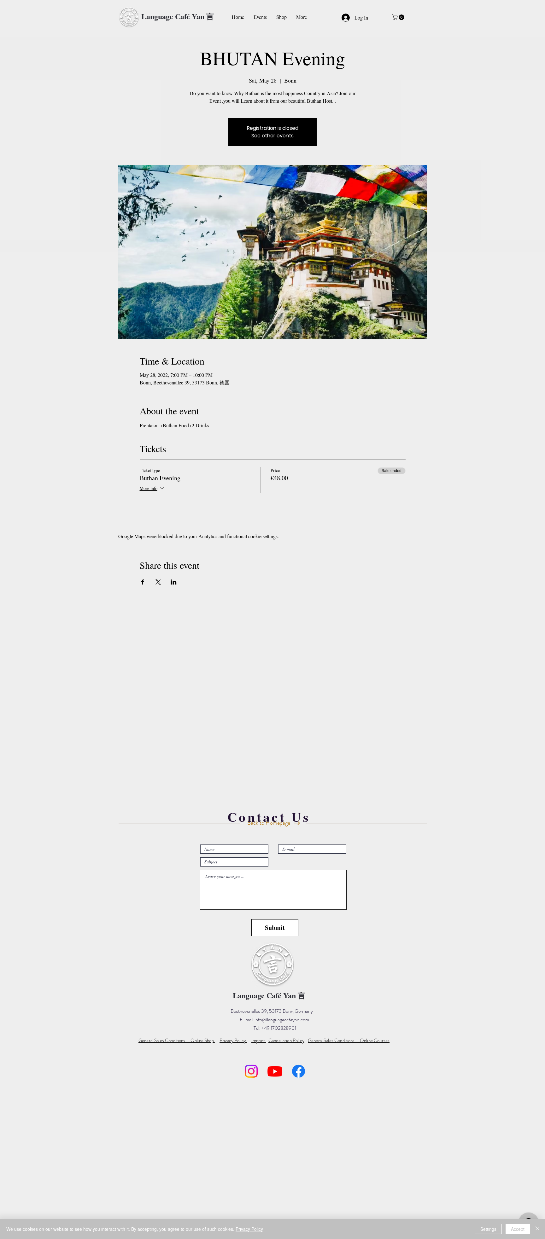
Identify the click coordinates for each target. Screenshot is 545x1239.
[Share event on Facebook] (143, 582)
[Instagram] (251, 1071)
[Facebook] (298, 1071)
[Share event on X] (158, 582)
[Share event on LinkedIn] (174, 582)
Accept (517, 1229)
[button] (399, 17)
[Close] (537, 1229)
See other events (272, 135)
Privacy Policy (249, 1229)
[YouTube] (275, 1071)
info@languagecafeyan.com (282, 1019)
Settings (488, 1229)
